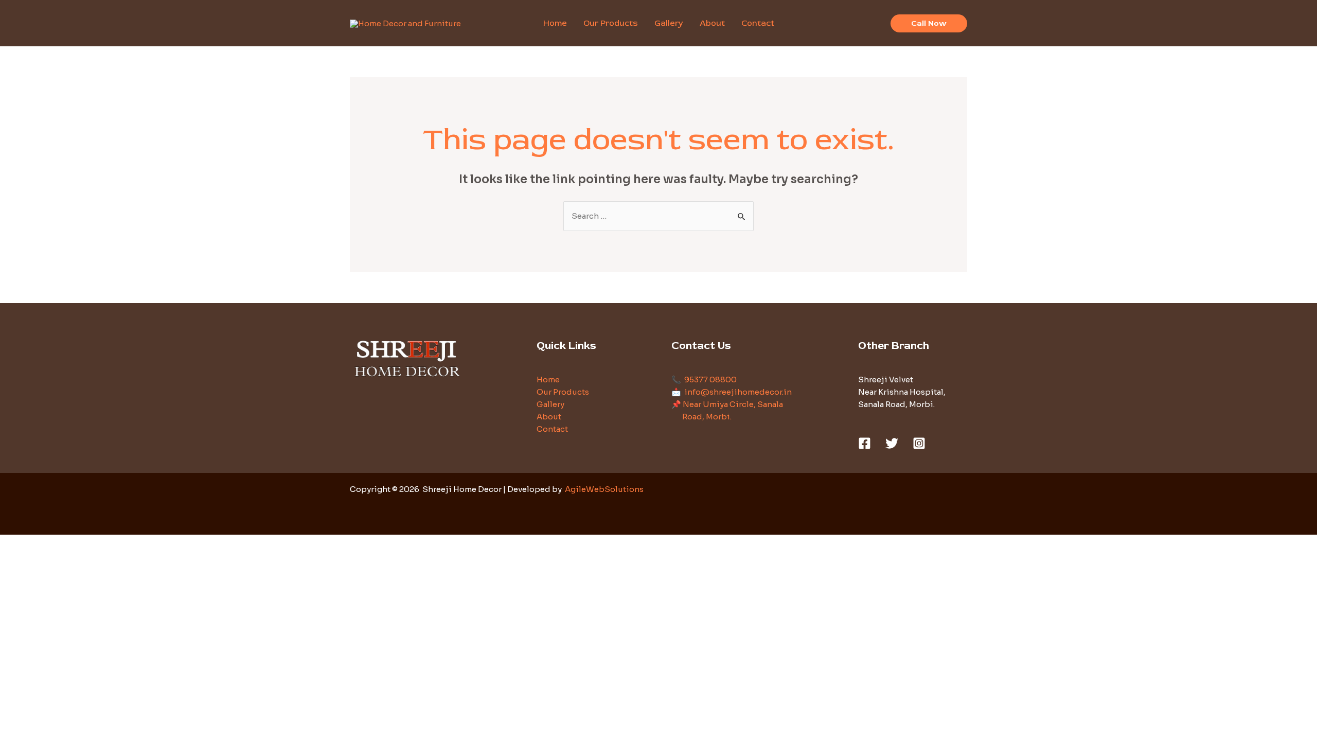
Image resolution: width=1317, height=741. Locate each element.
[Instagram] (919, 443)
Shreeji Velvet (885, 379)
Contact (552, 429)
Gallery (550, 404)
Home (548, 379)
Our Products (563, 392)
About (549, 416)
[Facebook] (864, 443)
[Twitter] (891, 443)
